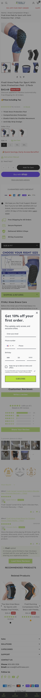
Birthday (8, 352)
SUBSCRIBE (20, 379)
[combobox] (10, 346)
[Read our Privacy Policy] (34, 371)
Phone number (10, 341)
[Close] (37, 313)
